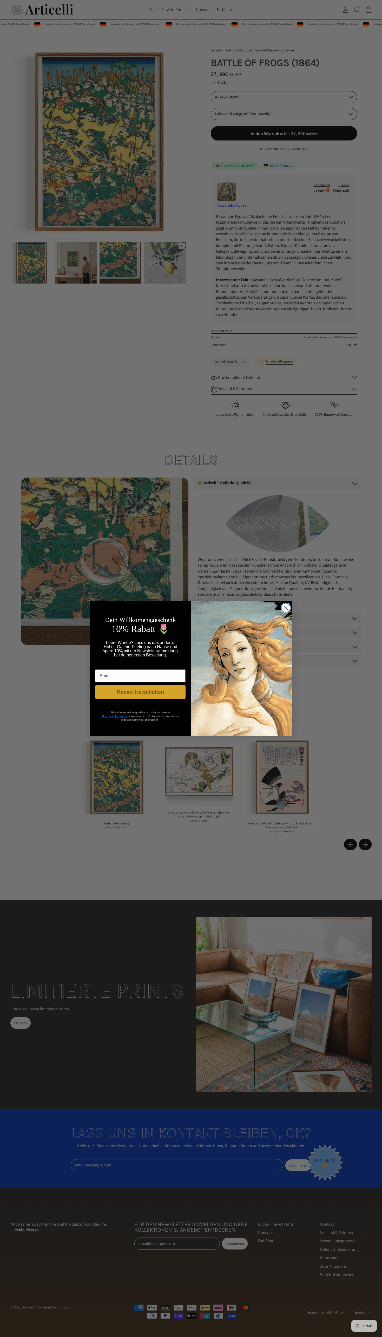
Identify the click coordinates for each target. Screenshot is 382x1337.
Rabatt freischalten (140, 692)
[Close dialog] (285, 607)
